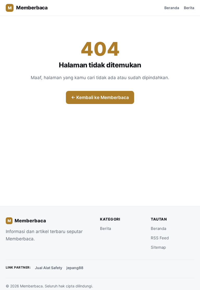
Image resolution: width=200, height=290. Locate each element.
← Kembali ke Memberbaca (100, 97)
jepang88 (74, 267)
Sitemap (158, 247)
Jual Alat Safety (48, 267)
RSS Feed (160, 237)
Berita (189, 7)
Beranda (171, 7)
